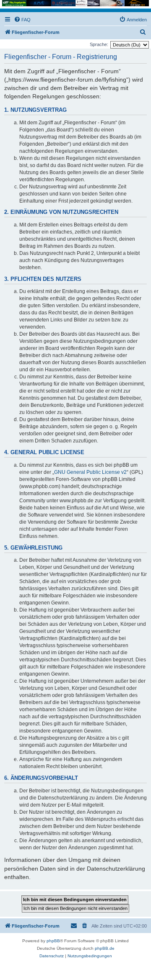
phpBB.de (105, 948)
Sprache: (99, 44)
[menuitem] (22, 20)
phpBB (53, 940)
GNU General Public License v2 (90, 472)
